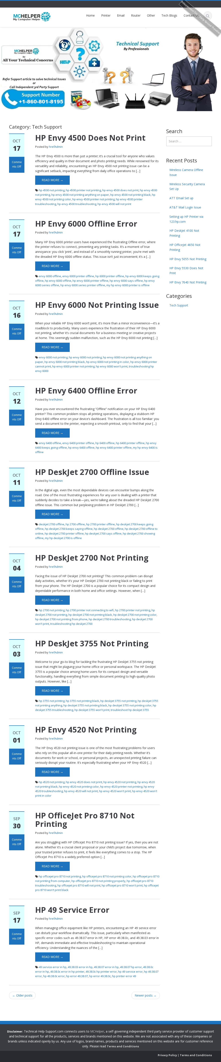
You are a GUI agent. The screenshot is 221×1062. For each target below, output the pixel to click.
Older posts (22, 995)
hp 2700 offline (75, 524)
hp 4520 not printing (52, 782)
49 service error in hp (52, 967)
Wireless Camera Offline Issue (186, 172)
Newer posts (145, 995)
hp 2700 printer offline (100, 524)
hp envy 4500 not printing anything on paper (80, 195)
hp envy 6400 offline (81, 447)
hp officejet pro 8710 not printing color (106, 876)
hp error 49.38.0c (100, 976)
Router (135, 15)
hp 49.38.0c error (54, 976)
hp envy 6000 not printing (85, 357)
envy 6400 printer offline (78, 443)
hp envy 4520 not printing (119, 782)
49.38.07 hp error (131, 967)
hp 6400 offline (105, 443)
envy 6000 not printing (53, 357)
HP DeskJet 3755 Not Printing (91, 643)
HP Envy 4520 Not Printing (86, 729)
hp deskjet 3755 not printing (118, 701)
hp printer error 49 (124, 976)
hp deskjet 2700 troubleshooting (110, 619)
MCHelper (97, 1031)
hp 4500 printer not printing (83, 190)
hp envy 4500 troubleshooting (76, 204)
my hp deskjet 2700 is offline (63, 538)
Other (151, 15)
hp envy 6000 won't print (112, 366)
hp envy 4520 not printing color (79, 786)
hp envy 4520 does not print (84, 782)
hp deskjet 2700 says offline (103, 533)
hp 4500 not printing (52, 190)
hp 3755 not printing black (82, 701)
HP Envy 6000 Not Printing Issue (97, 305)
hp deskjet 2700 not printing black (90, 615)
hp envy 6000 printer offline (90, 281)
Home (90, 15)
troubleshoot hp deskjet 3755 (130, 710)
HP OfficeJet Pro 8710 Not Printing (84, 819)
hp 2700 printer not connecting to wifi (90, 610)
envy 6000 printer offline (78, 276)
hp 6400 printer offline (130, 443)
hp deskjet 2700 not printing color (134, 615)
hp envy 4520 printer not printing (121, 786)
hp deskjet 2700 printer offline (64, 533)
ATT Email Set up (181, 198)
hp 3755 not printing (52, 701)
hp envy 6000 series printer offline (82, 285)
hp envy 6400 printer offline (114, 447)
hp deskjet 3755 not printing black (85, 705)
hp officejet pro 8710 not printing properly (98, 881)
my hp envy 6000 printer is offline (128, 285)
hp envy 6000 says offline (126, 281)
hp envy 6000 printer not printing (73, 366)
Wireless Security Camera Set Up (187, 186)
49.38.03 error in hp (80, 967)
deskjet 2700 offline (51, 524)
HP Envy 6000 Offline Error (86, 223)
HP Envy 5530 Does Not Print (186, 270)
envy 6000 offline (50, 276)
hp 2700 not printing (52, 610)
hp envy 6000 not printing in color (107, 362)
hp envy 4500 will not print (114, 204)
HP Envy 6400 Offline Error (86, 390)
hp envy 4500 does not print (120, 190)
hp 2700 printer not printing (132, 610)
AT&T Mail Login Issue (185, 207)
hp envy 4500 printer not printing (93, 199)
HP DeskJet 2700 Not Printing (91, 557)
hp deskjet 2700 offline (108, 529)
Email (121, 15)
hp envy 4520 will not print (81, 791)
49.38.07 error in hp (106, 967)
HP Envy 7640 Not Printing (187, 282)
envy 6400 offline (50, 443)
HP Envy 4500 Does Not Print (90, 137)
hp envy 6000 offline (58, 281)
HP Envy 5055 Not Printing (187, 259)
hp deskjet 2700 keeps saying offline (69, 529)
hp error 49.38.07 (77, 976)
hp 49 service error (130, 971)
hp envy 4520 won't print (115, 791)
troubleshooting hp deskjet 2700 (71, 624)
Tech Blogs (169, 15)
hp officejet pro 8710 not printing (60, 876)
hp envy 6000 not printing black (64, 362)
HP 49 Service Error (72, 910)
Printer (105, 15)
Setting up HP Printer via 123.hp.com (186, 219)
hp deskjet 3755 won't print (91, 710)
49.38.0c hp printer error (101, 971)
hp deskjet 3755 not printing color (130, 705)
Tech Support (178, 305)
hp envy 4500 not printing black (130, 195)
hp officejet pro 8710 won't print (122, 885)
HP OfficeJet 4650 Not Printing (184, 247)
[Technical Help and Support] (32, 16)
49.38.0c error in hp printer (67, 971)
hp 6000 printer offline (109, 276)
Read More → (52, 180)
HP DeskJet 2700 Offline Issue (92, 472)
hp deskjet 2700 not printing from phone (61, 619)
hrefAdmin (56, 147)
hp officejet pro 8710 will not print (78, 885)
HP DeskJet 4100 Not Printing (184, 233)
